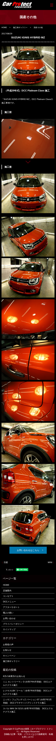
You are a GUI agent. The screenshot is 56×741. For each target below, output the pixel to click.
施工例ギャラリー (20, 27)
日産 (6, 562)
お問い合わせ (9, 618)
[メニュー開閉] (51, 5)
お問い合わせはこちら (28, 550)
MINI (50, 562)
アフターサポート (11, 607)
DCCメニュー (9, 601)
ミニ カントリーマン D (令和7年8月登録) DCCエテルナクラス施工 (27, 683)
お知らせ (7, 650)
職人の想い (8, 613)
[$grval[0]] (28, 138)
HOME (4, 27)
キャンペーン (9, 655)
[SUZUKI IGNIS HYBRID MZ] (28, 236)
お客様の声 (8, 644)
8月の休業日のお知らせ (14, 676)
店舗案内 (7, 590)
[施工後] (28, 193)
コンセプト (8, 596)
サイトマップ (9, 629)
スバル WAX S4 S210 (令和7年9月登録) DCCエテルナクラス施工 (28, 710)
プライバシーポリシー (13, 624)
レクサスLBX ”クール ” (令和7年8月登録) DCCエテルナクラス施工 (27, 692)
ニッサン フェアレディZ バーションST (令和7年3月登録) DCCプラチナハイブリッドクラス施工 (27, 701)
